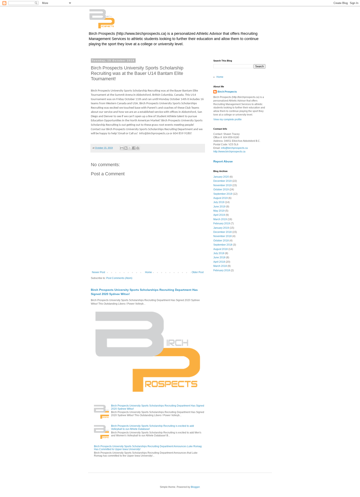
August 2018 (220, 249)
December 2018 (222, 232)
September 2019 (222, 193)
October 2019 (221, 189)
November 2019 (222, 185)
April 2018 (219, 261)
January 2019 (221, 227)
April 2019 (219, 214)
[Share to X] (130, 148)
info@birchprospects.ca (234, 148)
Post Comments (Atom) (119, 278)
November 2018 (222, 236)
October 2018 (221, 240)
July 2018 (218, 253)
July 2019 (218, 202)
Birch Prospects (227, 91)
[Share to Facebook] (134, 148)
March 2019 (220, 219)
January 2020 (221, 176)
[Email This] (122, 148)
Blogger (195, 487)
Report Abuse (223, 161)
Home (148, 272)
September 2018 (222, 244)
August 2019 (220, 198)
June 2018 (219, 257)
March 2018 (220, 266)
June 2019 (219, 206)
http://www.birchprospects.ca (229, 151)
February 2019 (221, 223)
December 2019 (222, 180)
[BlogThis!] (126, 148)
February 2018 (221, 270)
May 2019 (219, 210)
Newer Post (98, 272)
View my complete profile (227, 119)
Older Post (198, 272)
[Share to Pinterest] (138, 148)
